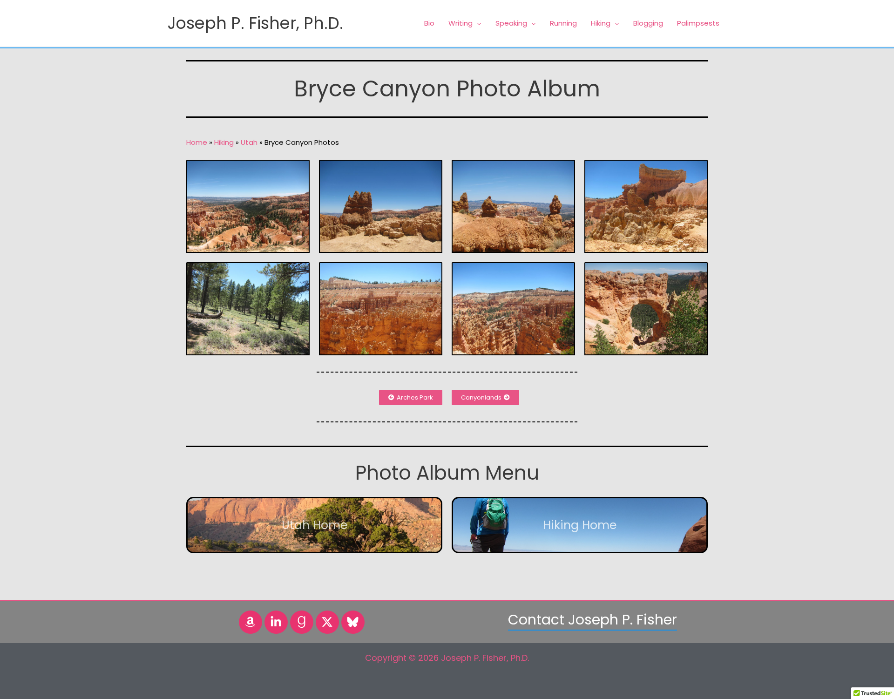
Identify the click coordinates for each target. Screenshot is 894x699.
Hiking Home (579, 525)
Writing (460, 23)
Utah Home (314, 525)
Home (196, 142)
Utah (249, 142)
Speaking (511, 23)
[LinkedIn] (276, 622)
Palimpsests (698, 23)
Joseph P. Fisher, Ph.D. (255, 23)
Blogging (648, 23)
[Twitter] (327, 622)
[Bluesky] (353, 622)
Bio (429, 23)
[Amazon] (250, 622)
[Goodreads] (301, 622)
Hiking (600, 23)
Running (563, 23)
